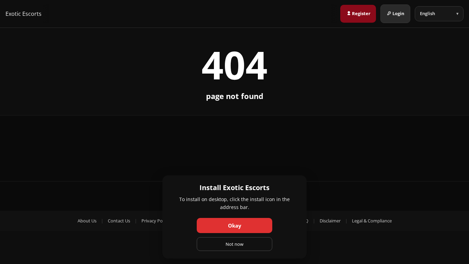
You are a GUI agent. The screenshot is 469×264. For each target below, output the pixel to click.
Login (398, 13)
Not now (234, 244)
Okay (234, 225)
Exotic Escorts (23, 13)
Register (361, 13)
